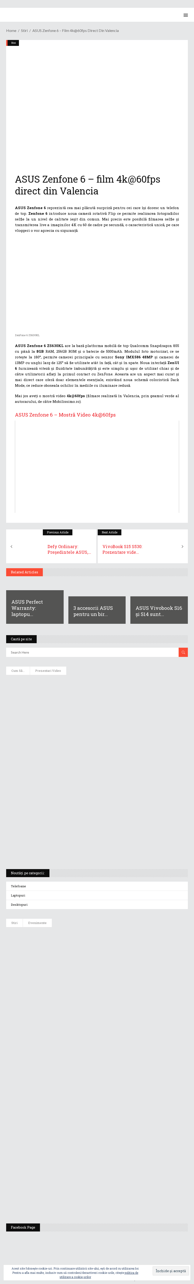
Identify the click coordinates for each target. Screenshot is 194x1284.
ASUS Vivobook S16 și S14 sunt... (159, 611)
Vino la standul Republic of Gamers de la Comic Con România (94, 1174)
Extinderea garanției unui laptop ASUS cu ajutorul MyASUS (64, 745)
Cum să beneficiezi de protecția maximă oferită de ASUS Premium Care (73, 714)
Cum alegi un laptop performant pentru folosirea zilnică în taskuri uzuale (78, 729)
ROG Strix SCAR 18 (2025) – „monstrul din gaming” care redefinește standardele (80, 852)
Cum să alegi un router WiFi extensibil (46, 699)
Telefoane (18, 886)
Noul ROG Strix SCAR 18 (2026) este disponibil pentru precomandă (97, 983)
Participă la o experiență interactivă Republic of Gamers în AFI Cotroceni (104, 1150)
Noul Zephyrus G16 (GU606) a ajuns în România (81, 959)
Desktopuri (19, 904)
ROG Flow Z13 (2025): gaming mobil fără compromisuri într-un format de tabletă (81, 806)
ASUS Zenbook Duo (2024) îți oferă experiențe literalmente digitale (70, 683)
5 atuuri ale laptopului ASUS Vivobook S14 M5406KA (58, 837)
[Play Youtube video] (97, 467)
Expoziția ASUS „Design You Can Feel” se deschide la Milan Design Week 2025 (107, 1198)
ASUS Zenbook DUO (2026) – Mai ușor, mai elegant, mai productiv (96, 1055)
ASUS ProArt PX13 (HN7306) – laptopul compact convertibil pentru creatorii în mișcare (89, 822)
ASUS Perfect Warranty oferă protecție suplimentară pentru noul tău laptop (107, 1031)
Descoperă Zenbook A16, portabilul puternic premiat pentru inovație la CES (78, 776)
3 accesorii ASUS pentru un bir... (93, 611)
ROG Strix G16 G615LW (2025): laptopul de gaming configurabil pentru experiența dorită (88, 791)
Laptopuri (18, 895)
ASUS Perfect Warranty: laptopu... (27, 607)
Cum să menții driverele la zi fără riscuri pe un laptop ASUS (64, 760)
